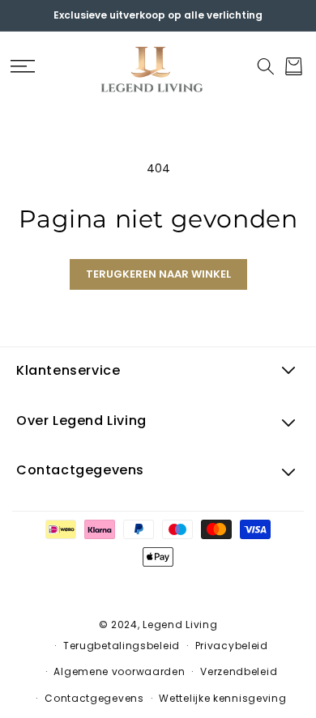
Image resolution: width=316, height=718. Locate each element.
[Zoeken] (265, 66)
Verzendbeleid (238, 671)
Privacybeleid (231, 645)
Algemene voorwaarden (119, 671)
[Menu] (22, 66)
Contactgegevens (94, 698)
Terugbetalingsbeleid (121, 645)
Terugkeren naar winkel (158, 274)
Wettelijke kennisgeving (222, 698)
